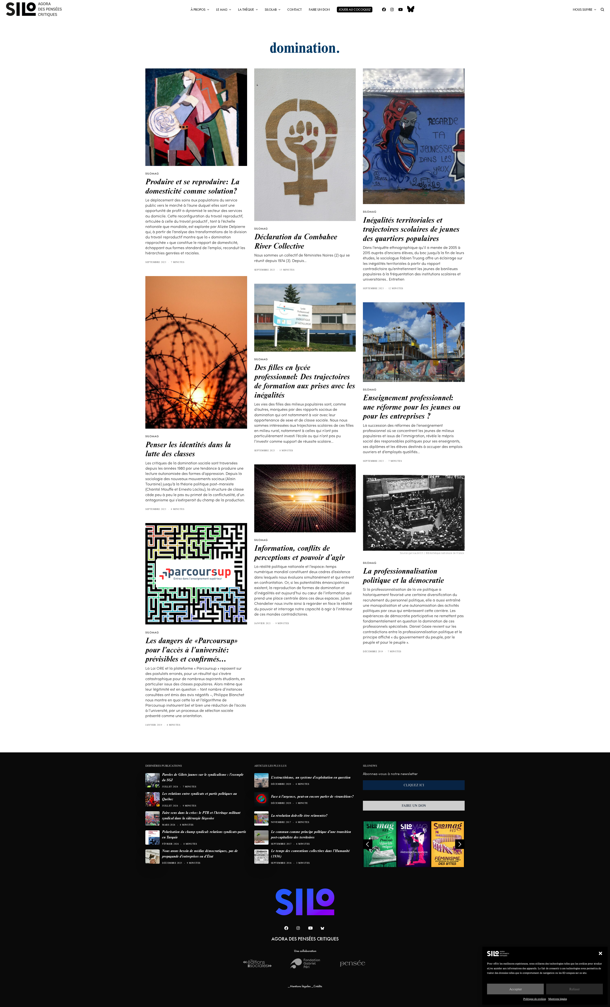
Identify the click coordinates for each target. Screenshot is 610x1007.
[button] (600, 953)
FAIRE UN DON (414, 805)
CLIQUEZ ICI (414, 785)
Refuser (574, 989)
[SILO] (36, 9)
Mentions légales (557, 999)
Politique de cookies (534, 999)
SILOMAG (152, 173)
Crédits (318, 986)
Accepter (515, 989)
